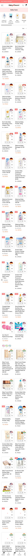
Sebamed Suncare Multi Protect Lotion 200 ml (7, 200)
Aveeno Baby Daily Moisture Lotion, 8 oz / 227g (20, 98)
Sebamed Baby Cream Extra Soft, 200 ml (20, 200)
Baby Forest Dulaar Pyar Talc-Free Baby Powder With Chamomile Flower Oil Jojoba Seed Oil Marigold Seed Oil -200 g (20, 367)
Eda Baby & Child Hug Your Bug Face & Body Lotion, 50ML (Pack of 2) (20, 548)
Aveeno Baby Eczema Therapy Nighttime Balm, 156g (19, 252)
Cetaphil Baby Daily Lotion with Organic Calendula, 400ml (7, 72)
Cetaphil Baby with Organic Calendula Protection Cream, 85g (7, 310)
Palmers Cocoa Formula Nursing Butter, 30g (6, 497)
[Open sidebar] (2, 280)
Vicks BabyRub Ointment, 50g (19, 335)
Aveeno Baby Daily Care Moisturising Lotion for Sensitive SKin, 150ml (7, 447)
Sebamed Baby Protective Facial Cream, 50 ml (6, 98)
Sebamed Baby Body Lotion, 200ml (6, 522)
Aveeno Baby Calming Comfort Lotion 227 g (7, 147)
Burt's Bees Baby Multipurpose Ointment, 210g (19, 48)
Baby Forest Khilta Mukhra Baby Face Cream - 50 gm (7, 393)
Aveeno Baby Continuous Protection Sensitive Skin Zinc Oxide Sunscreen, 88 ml (20, 175)
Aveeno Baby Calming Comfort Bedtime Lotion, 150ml (20, 498)
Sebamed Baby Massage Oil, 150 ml (19, 147)
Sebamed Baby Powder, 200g (19, 122)
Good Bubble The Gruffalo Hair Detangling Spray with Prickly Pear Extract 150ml (20, 310)
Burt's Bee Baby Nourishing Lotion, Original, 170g (7, 123)
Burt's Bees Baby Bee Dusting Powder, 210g (19, 71)
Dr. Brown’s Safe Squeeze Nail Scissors (19, 472)
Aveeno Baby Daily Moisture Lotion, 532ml (7, 48)
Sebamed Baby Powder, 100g (6, 419)
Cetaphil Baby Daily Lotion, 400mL (6, 276)
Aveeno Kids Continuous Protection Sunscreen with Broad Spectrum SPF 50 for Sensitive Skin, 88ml (19, 280)
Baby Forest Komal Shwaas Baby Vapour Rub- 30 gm (7, 473)
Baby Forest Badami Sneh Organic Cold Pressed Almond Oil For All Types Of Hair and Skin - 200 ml (7, 367)
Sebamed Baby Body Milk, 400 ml (20, 225)
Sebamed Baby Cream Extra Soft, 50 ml (7, 226)
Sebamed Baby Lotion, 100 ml (6, 171)
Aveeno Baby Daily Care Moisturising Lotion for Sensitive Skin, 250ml (20, 395)
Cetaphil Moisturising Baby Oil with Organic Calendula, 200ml (20, 421)
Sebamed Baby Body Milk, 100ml (7, 250)
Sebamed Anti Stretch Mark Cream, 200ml (19, 522)
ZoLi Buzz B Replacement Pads (7, 335)
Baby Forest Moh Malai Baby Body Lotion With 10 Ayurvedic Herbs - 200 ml (20, 447)
